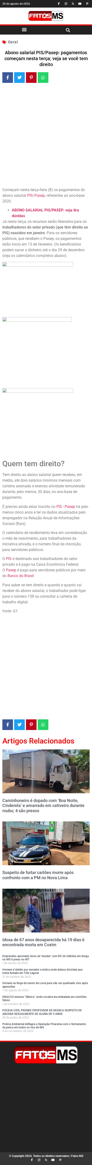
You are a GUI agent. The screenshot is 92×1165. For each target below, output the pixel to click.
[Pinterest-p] (87, 3)
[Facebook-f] (58, 3)
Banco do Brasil (21, 576)
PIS (30, 195)
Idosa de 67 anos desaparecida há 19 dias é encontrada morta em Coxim (43, 942)
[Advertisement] (46, 136)
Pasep (39, 195)
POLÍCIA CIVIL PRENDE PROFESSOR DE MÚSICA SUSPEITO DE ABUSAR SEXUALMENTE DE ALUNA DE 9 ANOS (42, 1012)
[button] (24, 29)
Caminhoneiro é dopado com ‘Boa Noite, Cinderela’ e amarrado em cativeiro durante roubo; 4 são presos (43, 805)
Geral (13, 42)
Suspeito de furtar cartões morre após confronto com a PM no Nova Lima (38, 875)
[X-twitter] (72, 3)
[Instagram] (65, 3)
